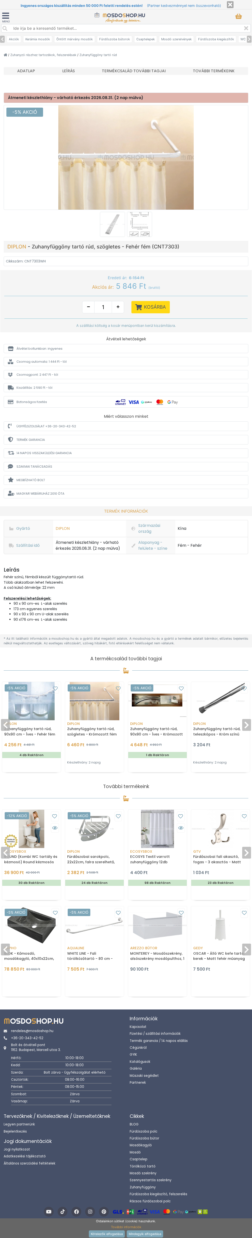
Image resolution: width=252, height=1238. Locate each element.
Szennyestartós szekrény (151, 1180)
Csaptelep (138, 1159)
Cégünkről (138, 1047)
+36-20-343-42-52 (27, 1038)
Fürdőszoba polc (143, 1131)
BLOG (134, 1124)
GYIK (133, 1054)
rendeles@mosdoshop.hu (32, 1031)
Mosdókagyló (141, 1145)
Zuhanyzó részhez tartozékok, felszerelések (43, 55)
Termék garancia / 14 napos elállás (159, 1040)
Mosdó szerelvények (176, 39)
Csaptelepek (145, 39)
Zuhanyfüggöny (143, 1187)
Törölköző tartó (143, 1166)
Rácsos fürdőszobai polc (150, 1201)
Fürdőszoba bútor (144, 1138)
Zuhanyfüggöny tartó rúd (98, 55)
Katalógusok (140, 1061)
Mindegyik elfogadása (145, 1234)
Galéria (136, 1068)
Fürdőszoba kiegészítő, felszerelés (158, 1194)
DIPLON (17, 247)
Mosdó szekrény (143, 1173)
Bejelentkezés (15, 1131)
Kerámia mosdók (37, 39)
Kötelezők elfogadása (107, 1234)
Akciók (14, 39)
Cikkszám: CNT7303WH (26, 261)
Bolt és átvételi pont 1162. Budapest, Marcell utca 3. (36, 1047)
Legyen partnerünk (19, 1124)
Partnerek (138, 1082)
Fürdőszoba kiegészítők (216, 39)
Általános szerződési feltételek (29, 1163)
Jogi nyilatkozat (17, 1149)
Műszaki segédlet (144, 1075)
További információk (126, 1227)
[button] (126, 348)
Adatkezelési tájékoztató (25, 1156)
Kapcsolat (138, 1026)
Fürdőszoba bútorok (114, 39)
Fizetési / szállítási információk (155, 1033)
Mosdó (135, 1152)
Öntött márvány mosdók (74, 39)
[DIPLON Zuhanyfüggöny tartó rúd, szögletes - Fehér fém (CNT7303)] (126, 157)
